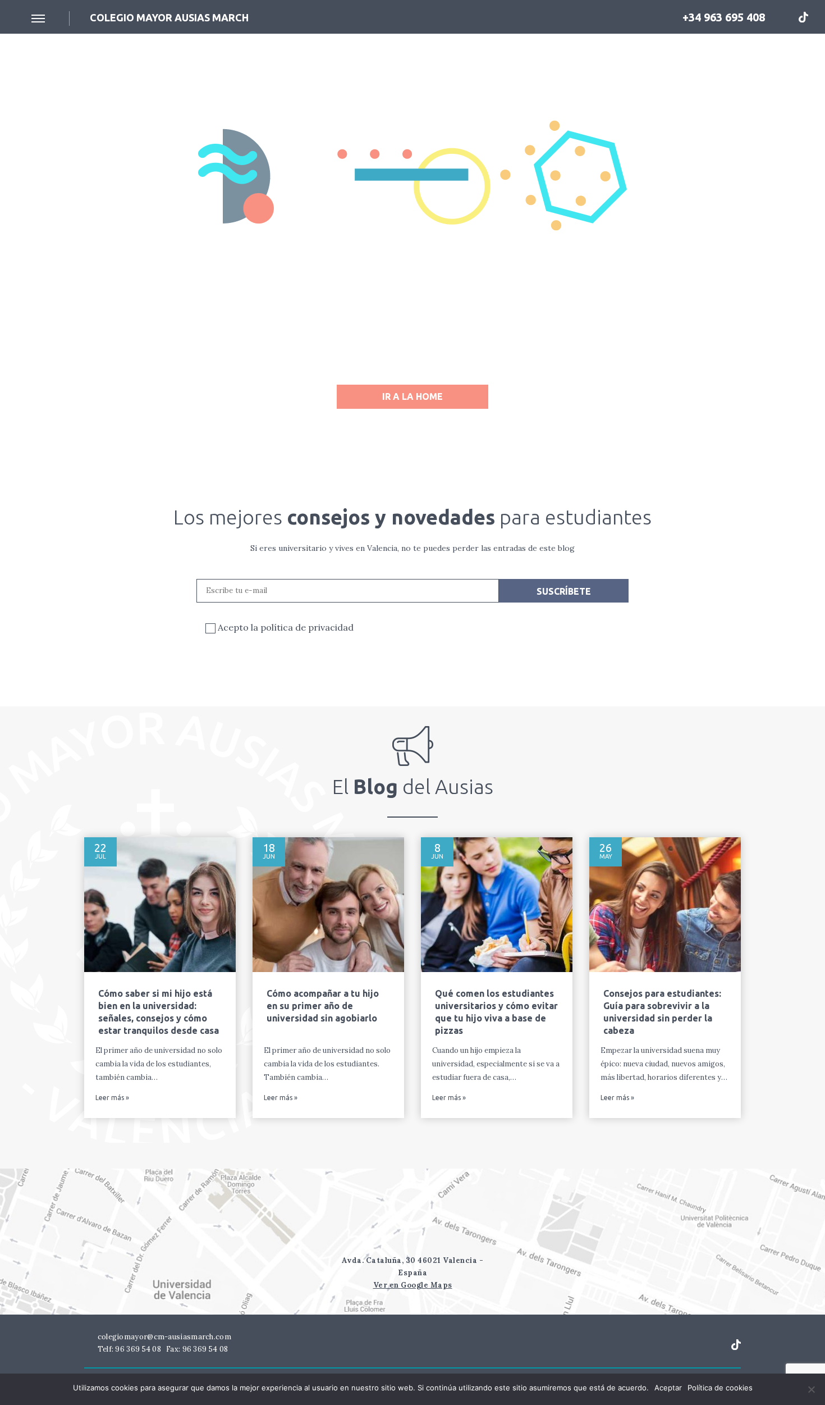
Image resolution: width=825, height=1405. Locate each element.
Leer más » (112, 1097)
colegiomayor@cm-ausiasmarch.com (163, 1337)
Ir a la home (412, 396)
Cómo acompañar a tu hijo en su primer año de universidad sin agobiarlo (323, 1005)
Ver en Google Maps (412, 1285)
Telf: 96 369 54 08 (128, 1349)
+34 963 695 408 (722, 17)
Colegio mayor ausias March (169, 17)
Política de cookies (720, 1387)
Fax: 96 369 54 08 (197, 1349)
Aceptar (668, 1387)
